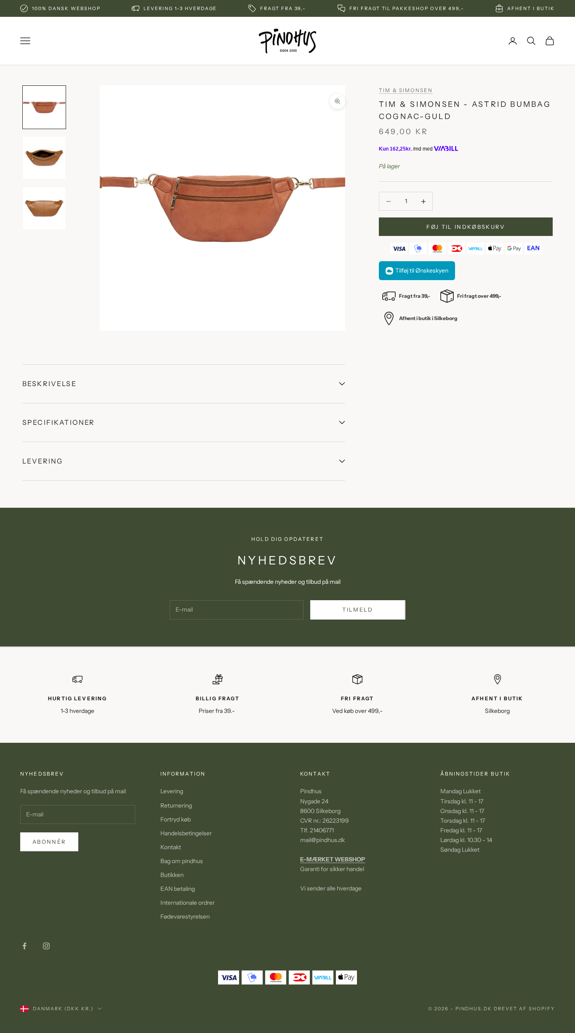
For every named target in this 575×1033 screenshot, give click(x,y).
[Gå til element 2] (44, 158)
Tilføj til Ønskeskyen (421, 270)
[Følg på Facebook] (24, 946)
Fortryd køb (175, 819)
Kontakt (170, 847)
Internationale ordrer (187, 902)
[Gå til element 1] (44, 107)
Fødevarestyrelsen (185, 916)
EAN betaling (177, 889)
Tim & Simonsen (406, 90)
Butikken (172, 875)
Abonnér (49, 841)
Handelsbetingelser (186, 833)
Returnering (176, 805)
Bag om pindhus (181, 861)
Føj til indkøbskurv (465, 226)
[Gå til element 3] (44, 208)
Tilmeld (357, 609)
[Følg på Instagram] (46, 946)
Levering (171, 791)
